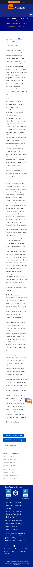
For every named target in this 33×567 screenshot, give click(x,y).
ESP (24, 2)
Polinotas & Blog (14, 2)
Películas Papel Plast (10, 460)
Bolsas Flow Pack (9, 470)
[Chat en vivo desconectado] (28, 404)
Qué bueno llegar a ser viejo (14, 435)
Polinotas (15, 24)
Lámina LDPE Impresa (10, 462)
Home (8, 24)
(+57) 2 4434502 (10, 538)
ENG (28, 2)
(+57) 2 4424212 (19, 538)
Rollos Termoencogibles (11, 478)
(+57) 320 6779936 (9, 537)
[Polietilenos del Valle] (16, 7)
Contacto (17, 564)
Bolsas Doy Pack (9, 472)
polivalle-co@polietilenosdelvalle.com (16, 540)
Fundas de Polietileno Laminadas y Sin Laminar (10, 466)
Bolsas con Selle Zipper (11, 475)
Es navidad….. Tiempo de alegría (14, 440)
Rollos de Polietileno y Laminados (13, 457)
